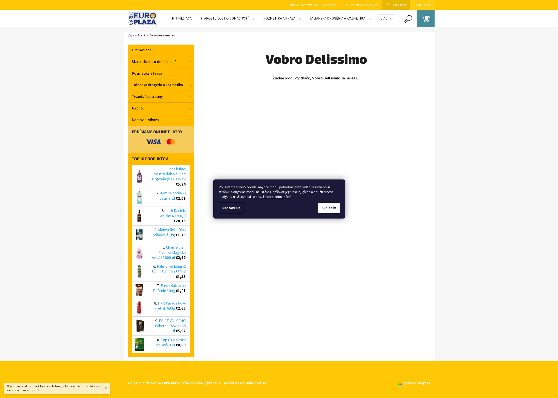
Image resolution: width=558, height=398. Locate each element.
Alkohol (138, 108)
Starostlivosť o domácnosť (154, 62)
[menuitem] (182, 18)
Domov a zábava (145, 120)
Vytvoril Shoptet (417, 383)
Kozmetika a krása (147, 73)
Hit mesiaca (141, 50)
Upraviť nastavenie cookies (244, 383)
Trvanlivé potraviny (147, 96)
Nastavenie (231, 208)
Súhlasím (329, 208)
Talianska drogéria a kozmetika (157, 85)
